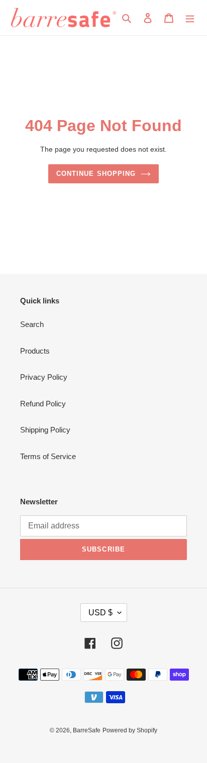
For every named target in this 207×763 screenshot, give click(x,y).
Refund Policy (43, 403)
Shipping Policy (45, 429)
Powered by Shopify (129, 730)
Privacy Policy (43, 377)
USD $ (100, 612)
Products (35, 351)
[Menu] (189, 18)
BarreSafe (86, 730)
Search (32, 324)
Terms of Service (48, 456)
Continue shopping (96, 173)
